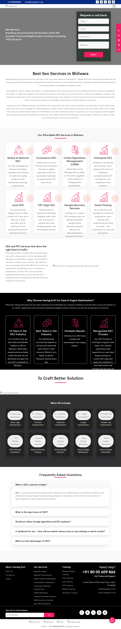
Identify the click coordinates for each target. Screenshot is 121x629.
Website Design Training (68, 573)
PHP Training (67, 585)
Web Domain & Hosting (43, 600)
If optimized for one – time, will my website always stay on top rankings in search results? (60, 531)
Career (8, 579)
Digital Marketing (41, 593)
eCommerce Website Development (42, 587)
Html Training (67, 578)
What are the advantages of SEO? (32, 541)
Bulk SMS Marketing (42, 604)
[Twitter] (101, 1)
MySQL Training (68, 589)
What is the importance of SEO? (31, 512)
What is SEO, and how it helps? (31, 484)
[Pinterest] (113, 1)
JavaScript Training (69, 593)
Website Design (40, 571)
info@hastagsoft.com (106, 589)
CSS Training (67, 582)
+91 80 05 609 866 (98, 572)
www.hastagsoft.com (106, 592)
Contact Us (10, 575)
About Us (9, 571)
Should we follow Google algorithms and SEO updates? (43, 521)
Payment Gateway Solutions (45, 596)
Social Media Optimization (44, 582)
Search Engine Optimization (45, 579)
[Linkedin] (109, 1)
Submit (94, 54)
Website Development (43, 575)
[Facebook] (97, 1)
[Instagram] (105, 1)
